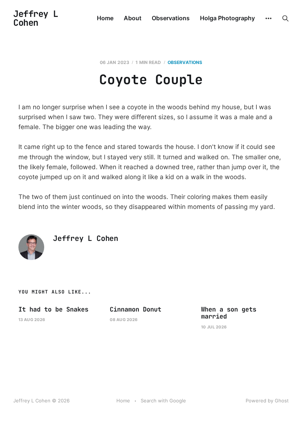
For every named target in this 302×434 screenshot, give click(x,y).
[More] (268, 18)
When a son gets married (228, 313)
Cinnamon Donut (135, 309)
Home (105, 18)
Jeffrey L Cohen (35, 18)
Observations (171, 18)
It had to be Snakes (53, 309)
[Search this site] (285, 18)
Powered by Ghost (267, 400)
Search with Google (163, 400)
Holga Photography (227, 18)
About (132, 18)
